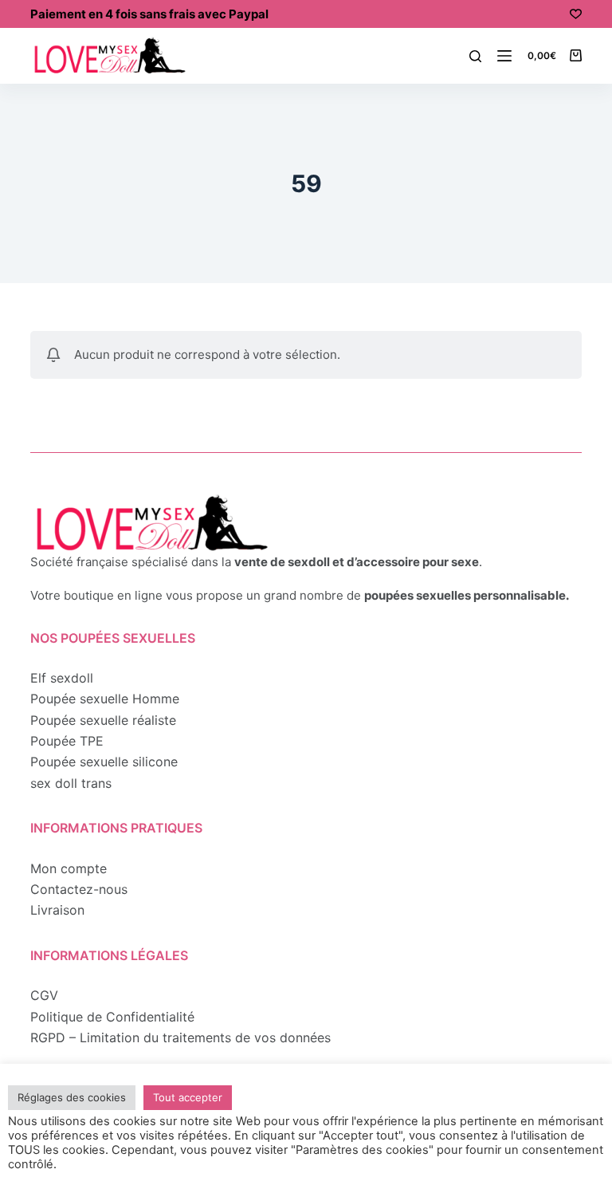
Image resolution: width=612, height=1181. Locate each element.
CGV (44, 995)
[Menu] (504, 56)
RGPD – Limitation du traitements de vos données (180, 1037)
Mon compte (68, 868)
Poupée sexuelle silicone (104, 762)
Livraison (57, 910)
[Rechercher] (475, 56)
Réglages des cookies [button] (72, 1097)
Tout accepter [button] (187, 1097)
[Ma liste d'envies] (576, 14)
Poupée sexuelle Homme (104, 699)
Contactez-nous (79, 889)
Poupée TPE (67, 741)
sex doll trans (71, 783)
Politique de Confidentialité (112, 1017)
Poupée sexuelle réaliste (103, 720)
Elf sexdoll (61, 678)
